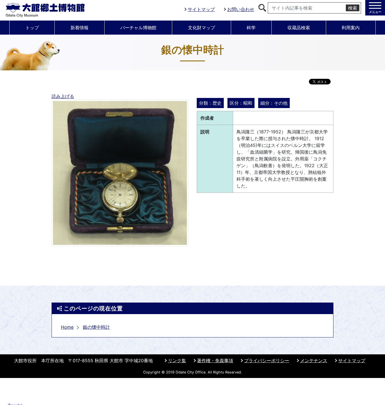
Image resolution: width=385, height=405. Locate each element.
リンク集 (177, 360)
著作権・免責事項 (215, 360)
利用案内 (351, 27)
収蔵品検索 (298, 27)
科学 (251, 27)
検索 (352, 8)
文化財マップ (201, 27)
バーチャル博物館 (138, 27)
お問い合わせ (240, 9)
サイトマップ (201, 9)
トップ (32, 27)
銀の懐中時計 (96, 327)
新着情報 (79, 27)
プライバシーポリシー (266, 360)
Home (67, 327)
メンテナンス (313, 360)
